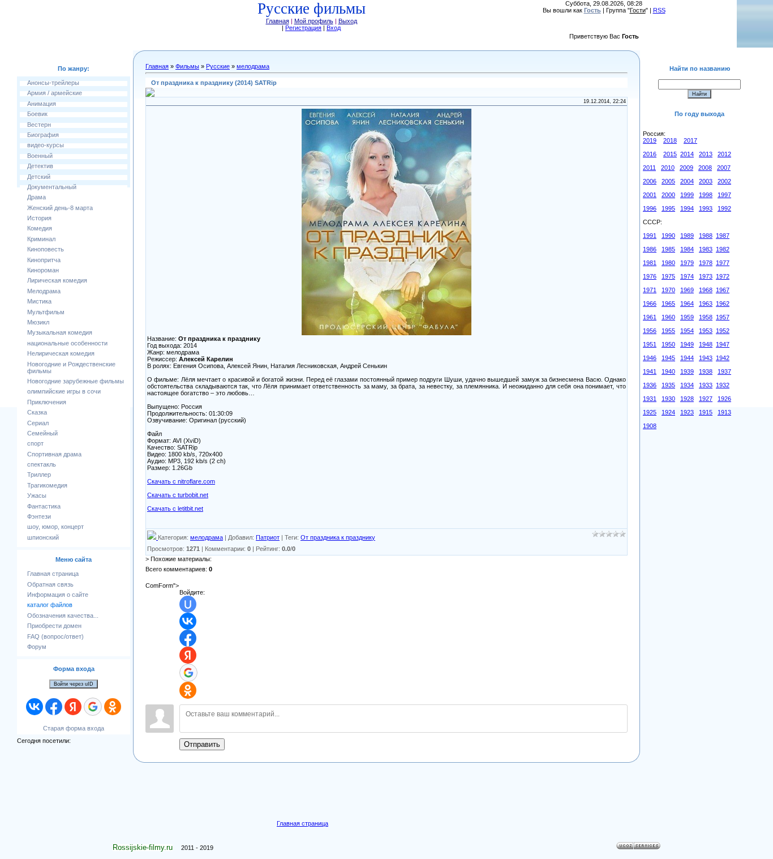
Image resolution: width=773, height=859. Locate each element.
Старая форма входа (73, 728)
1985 (668, 249)
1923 (687, 412)
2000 (668, 194)
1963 (705, 303)
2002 (724, 181)
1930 (668, 398)
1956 (649, 330)
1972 (722, 276)
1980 (668, 262)
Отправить (202, 744)
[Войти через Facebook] (53, 706)
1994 (687, 208)
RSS (659, 10)
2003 (705, 181)
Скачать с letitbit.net (175, 508)
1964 (687, 303)
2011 (649, 167)
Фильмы (187, 66)
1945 (668, 357)
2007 (724, 167)
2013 (705, 154)
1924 (668, 412)
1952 (722, 330)
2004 (687, 181)
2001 (649, 194)
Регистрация (303, 27)
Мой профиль (313, 21)
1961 (649, 317)
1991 (649, 235)
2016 (649, 154)
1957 (722, 317)
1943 (705, 357)
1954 (687, 330)
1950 (668, 344)
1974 (687, 276)
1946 (649, 357)
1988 (705, 235)
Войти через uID (73, 684)
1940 (668, 371)
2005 (668, 181)
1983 (705, 249)
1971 (649, 290)
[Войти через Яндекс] (73, 706)
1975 (668, 276)
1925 (649, 412)
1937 (724, 371)
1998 (705, 194)
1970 (668, 290)
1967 (722, 290)
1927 (705, 398)
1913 (724, 412)
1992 (724, 208)
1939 (687, 371)
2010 (668, 167)
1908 (649, 425)
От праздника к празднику (337, 537)
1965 (668, 303)
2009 (686, 167)
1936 (649, 385)
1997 (724, 194)
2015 (670, 154)
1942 (722, 357)
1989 (687, 235)
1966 (649, 303)
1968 (705, 290)
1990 (668, 235)
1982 (722, 249)
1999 (687, 194)
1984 (687, 249)
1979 (687, 262)
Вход (334, 27)
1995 (668, 208)
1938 (705, 371)
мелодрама (253, 66)
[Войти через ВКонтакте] (34, 706)
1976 (649, 276)
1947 (722, 344)
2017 (690, 140)
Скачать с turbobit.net (177, 495)
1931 (649, 398)
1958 (705, 317)
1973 (705, 276)
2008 (705, 167)
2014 (687, 154)
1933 (705, 385)
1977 (722, 262)
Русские (218, 66)
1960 (668, 317)
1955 (668, 330)
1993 (705, 208)
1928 (687, 398)
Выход (347, 21)
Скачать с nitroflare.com (181, 481)
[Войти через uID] (187, 604)
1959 (687, 317)
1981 (649, 262)
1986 (649, 249)
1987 (722, 235)
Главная (277, 21)
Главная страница (302, 823)
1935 (668, 385)
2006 (649, 181)
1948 (705, 344)
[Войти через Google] (93, 707)
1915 (705, 412)
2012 (724, 154)
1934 (687, 385)
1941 (649, 371)
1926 (724, 398)
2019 (649, 140)
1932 (722, 385)
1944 (687, 357)
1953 (705, 330)
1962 (722, 303)
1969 (687, 290)
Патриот (268, 537)
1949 (687, 344)
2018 (670, 140)
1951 (649, 344)
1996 (649, 208)
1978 (705, 262)
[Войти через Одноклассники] (112, 706)
